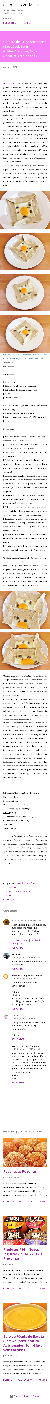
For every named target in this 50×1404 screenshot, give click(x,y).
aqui (12, 363)
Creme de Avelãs (18, 5)
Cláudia (15, 1015)
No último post (11, 83)
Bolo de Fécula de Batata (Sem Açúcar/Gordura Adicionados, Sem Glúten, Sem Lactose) (24, 1343)
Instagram (17, 943)
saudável (30, 883)
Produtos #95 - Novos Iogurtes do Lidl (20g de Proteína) (22, 1254)
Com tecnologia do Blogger (26, 1396)
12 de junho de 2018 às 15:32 (27, 957)
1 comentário (23, 1288)
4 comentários (24, 1201)
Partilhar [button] (8, 899)
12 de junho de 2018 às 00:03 (31, 920)
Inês (14, 920)
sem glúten (9, 887)
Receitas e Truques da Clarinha (27, 975)
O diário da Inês (20, 940)
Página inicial (9, 22)
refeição (19, 883)
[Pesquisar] (38, 5)
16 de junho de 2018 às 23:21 (27, 1049)
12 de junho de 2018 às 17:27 (27, 978)
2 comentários (24, 1380)
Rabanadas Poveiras (20, 1171)
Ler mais (42, 1201)
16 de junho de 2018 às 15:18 (27, 1018)
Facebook (35, 940)
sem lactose (10, 895)
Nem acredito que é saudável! (26, 1046)
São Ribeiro (17, 954)
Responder (18, 947)
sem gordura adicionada (16, 891)
